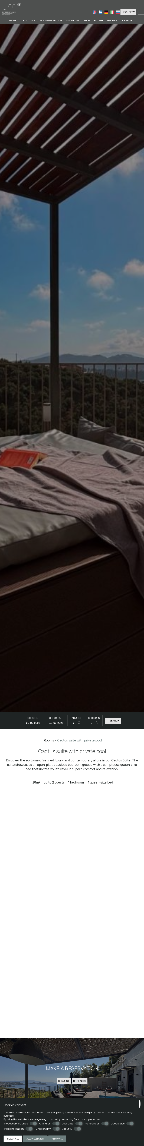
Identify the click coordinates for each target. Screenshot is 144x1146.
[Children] (94, 723)
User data (68, 1123)
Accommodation (51, 20)
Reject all (13, 1138)
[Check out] (56, 723)
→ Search (113, 720)
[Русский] (117, 11)
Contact (128, 20)
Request (113, 20)
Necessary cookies (16, 1123)
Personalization (14, 1129)
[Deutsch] (106, 11)
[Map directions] (141, 12)
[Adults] (76, 723)
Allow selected (35, 1138)
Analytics (45, 1123)
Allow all (57, 1138)
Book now (128, 12)
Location (27, 20)
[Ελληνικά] (101, 11)
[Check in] (32, 723)
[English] (95, 11)
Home (13, 20)
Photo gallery (93, 20)
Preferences (92, 1123)
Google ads (118, 1123)
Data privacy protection (87, 1119)
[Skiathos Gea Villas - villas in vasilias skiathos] (11, 8)
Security (67, 1129)
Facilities (72, 20)
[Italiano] (112, 11)
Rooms (49, 740)
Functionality (43, 1129)
